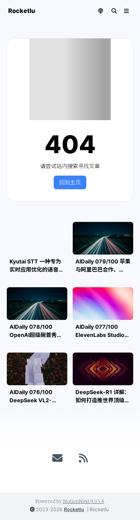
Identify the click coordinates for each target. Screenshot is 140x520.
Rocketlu (74, 509)
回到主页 (70, 182)
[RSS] (83, 458)
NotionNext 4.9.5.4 (83, 501)
